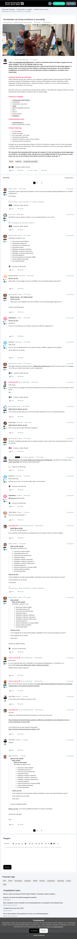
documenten (18, 881)
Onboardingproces (17, 122)
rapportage (60, 881)
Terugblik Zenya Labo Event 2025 (13, 908)
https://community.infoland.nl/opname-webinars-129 (24, 729)
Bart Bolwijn (12, 382)
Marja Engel (12, 422)
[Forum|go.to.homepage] (14, 3)
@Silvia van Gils (13, 278)
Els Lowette (12, 406)
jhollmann (11, 342)
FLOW (11, 161)
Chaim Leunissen (14, 658)
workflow (18, 161)
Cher (10, 756)
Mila (10, 214)
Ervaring (42, 881)
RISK (4, 884)
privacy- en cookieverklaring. (54, 927)
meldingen (28, 881)
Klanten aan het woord (41, 9)
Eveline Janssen (13, 276)
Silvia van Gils (13, 235)
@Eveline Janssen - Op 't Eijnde (18, 460)
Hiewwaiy (11, 60)
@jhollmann (48, 460)
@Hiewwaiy (46, 366)
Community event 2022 (30, 161)
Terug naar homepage (8, 9)
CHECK (35, 881)
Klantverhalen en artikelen (24, 9)
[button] (2, 4)
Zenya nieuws (7, 910)
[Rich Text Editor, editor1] (38, 854)
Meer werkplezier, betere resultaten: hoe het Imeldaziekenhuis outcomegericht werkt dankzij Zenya (33, 903)
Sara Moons (12, 318)
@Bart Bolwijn (38, 366)
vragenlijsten (51, 881)
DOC (4, 881)
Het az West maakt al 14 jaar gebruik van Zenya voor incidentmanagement (25, 914)
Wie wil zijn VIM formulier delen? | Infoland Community (32, 665)
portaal (68, 881)
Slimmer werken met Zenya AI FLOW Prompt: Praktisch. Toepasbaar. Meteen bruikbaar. (29, 894)
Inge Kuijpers (12, 526)
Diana (10, 189)
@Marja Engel (32, 460)
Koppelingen (7, 900)
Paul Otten (12, 696)
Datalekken (15, 116)
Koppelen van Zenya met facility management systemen (20, 897)
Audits (14, 106)
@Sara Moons (41, 460)
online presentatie (14, 462)
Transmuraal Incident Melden (21, 100)
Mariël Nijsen (12, 512)
